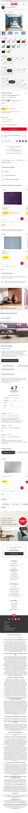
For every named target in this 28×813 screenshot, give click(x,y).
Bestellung (14, 563)
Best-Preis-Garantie (14, 591)
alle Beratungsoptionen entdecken (14, 153)
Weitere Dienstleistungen (14, 594)
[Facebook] (20, 141)
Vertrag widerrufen (14, 569)
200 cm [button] (22, 70)
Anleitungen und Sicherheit (12, 179)
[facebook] (9, 619)
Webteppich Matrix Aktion (7, 457)
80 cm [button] (3, 70)
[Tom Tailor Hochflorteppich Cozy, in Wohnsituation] (14, 22)
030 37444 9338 (12, 148)
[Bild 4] (23, 33)
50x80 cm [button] (4, 81)
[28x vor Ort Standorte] (23, 4)
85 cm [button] (15, 59)
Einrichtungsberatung (14, 589)
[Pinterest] (23, 141)
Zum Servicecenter (14, 553)
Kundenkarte (14, 608)
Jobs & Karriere (14, 604)
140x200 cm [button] (5, 86)
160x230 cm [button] (13, 86)
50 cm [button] (3, 59)
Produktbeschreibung (6, 160)
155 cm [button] (15, 70)
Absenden (23, 528)
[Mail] (26, 141)
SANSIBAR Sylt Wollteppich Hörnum (9, 232)
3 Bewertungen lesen (15, 100)
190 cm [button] (10, 63)
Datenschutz (7, 625)
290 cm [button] (10, 74)
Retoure (14, 568)
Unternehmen (14, 603)
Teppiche (4, 499)
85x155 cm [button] (19, 81)
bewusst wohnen (14, 609)
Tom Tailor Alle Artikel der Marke (10, 360)
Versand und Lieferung (14, 565)
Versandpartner (13, 124)
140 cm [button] (20, 59)
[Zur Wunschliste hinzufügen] (26, 93)
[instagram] (16, 619)
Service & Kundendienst (14, 577)
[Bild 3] (17, 33)
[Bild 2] (10, 33)
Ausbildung (14, 606)
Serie (14, 160)
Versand (8, 112)
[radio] (14, 398)
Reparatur (14, 571)
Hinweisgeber (7, 627)
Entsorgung (14, 573)
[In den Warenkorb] (22, 218)
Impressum (6, 622)
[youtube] (19, 619)
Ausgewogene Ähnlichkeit (8, 452)
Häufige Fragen (14, 574)
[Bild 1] (3, 33)
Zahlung (14, 566)
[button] (3, 4)
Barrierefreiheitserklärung (10, 628)
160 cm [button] (3, 63)
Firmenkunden (14, 579)
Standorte (14, 586)
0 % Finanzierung (14, 576)
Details (7, 171)
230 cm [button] (3, 74)
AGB (5, 623)
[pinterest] (12, 619)
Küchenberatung (14, 588)
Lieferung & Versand (10, 175)
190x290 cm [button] (21, 86)
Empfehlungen (20, 160)
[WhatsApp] (17, 141)
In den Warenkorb (14, 129)
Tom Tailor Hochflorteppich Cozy (8, 188)
